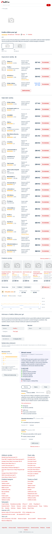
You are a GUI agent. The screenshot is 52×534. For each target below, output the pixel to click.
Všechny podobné (44, 258)
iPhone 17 (24, 504)
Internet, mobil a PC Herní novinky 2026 (11, 512)
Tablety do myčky (6, 499)
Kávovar (19, 506)
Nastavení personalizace (23, 527)
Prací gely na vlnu (32, 463)
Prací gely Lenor (31, 465)
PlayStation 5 (37, 504)
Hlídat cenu (46, 287)
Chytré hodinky (5, 504)
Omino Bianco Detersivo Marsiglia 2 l (10, 467)
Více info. (9, 370)
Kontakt (48, 527)
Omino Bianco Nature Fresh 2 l (9, 477)
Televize (13, 506)
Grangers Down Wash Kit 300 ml (9, 473)
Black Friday (31, 508)
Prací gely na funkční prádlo (34, 471)
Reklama (42, 527)
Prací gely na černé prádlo (34, 467)
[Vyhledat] (48, 5)
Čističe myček (5, 495)
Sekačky (7, 508)
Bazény (24, 508)
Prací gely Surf (31, 475)
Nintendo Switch (6, 506)
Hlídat (24, 34)
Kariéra (26, 529)
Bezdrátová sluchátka (15, 504)
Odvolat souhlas (35, 527)
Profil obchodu (10, 158)
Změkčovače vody (6, 489)
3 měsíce (20, 287)
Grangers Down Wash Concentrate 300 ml (12, 461)
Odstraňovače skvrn (6, 485)
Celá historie (27, 287)
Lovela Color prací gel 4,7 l (8, 465)
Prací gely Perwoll (32, 461)
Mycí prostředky (5, 491)
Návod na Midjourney (7, 520)
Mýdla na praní (5, 487)
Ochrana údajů (12, 527)
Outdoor (19, 508)
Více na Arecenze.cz (26, 403)
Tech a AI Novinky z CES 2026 (9, 518)
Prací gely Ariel (31, 457)
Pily (2, 508)
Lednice (24, 506)
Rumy (40, 506)
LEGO (30, 504)
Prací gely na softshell (33, 473)
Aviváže (3, 493)
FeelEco (15, 328)
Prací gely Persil (31, 459)
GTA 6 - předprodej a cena (28, 512)
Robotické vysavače (33, 506)
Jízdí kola (13, 508)
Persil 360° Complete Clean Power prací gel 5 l (13, 459)
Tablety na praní (5, 483)
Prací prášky (5, 481)
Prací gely (5, 8)
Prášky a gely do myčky (33, 495)
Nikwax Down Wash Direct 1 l (9, 463)
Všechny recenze (34, 446)
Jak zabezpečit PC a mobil (23, 514)
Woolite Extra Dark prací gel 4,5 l (9, 457)
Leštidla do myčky (6, 497)
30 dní (13, 287)
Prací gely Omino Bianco (34, 469)
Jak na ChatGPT (32, 518)
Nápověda (4, 527)
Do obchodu (45, 62)
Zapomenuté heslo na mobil (8, 514)
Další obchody (26, 90)
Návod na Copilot (22, 518)
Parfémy (46, 506)
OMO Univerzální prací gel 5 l (9, 475)
